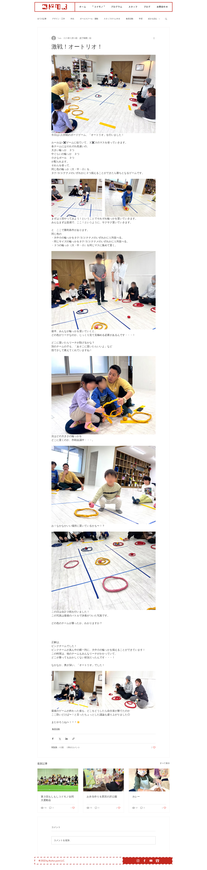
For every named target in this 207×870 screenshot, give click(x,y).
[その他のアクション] (154, 38)
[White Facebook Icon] (144, 861)
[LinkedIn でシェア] (66, 738)
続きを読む (152, 19)
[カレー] (149, 780)
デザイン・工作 (58, 19)
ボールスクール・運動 (89, 19)
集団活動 (129, 19)
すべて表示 (165, 763)
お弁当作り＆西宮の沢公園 (102, 796)
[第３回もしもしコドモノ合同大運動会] (57, 780)
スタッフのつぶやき (112, 19)
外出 (72, 19)
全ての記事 (41, 19)
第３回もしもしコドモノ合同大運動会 (57, 798)
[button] (166, 19)
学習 (141, 19)
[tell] (157, 861)
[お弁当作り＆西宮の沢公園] (103, 780)
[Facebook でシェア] (52, 738)
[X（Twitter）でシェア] (59, 738)
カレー (136, 796)
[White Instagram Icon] (138, 861)
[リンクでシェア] (73, 738)
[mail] (151, 861)
